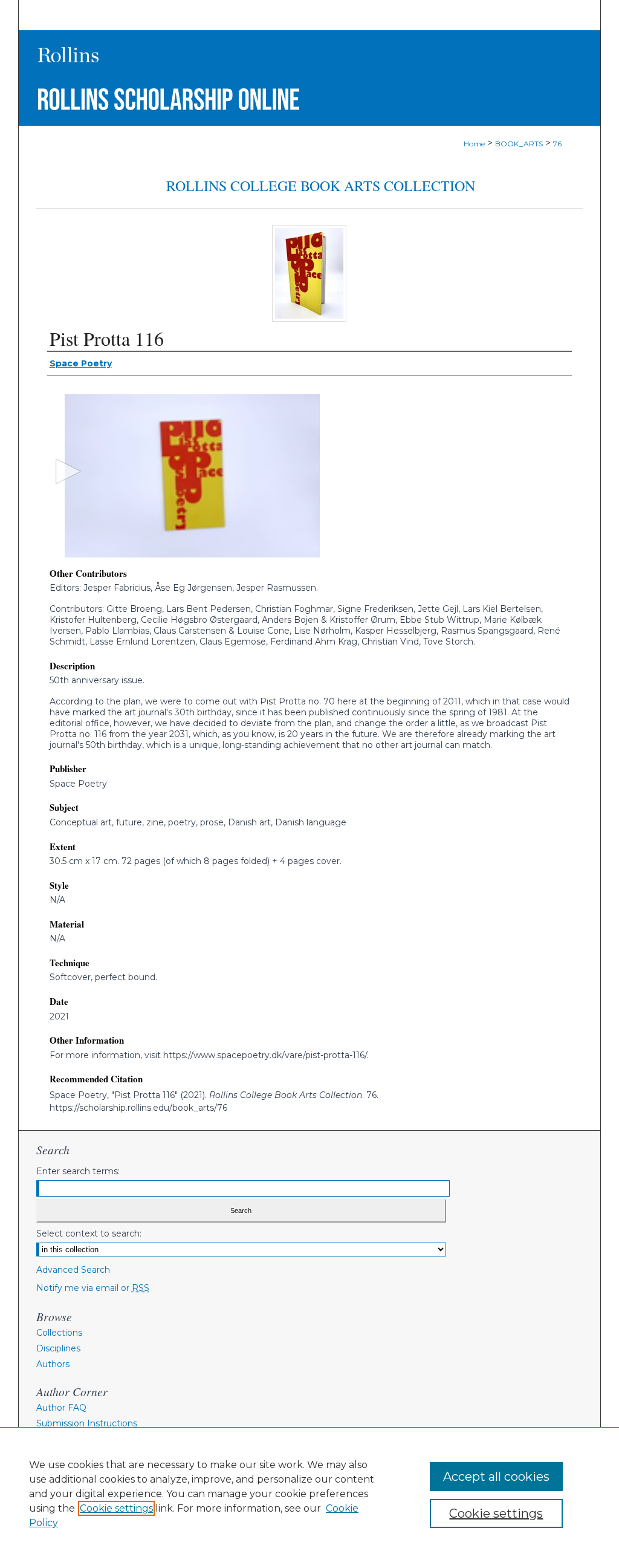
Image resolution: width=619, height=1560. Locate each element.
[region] (309, 1493)
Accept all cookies (496, 1476)
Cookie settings (116, 1508)
